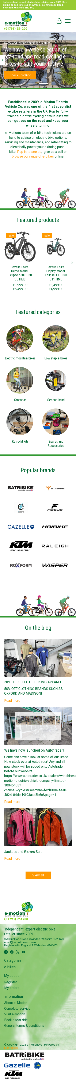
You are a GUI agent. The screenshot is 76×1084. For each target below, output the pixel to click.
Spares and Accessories (56, 443)
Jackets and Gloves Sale (23, 851)
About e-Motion (15, 1003)
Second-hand (56, 400)
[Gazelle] (21, 527)
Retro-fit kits (20, 441)
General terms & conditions (24, 1026)
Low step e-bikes (55, 358)
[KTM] (21, 546)
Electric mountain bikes (20, 358)
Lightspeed (11, 1047)
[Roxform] (21, 565)
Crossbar (20, 400)
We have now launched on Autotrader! (34, 750)
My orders (11, 988)
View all (38, 875)
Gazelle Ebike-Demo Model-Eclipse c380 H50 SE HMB (20, 273)
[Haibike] (55, 527)
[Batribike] (21, 488)
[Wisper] (55, 565)
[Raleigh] (55, 546)
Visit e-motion (14, 1014)
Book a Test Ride (20, 75)
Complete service (17, 1008)
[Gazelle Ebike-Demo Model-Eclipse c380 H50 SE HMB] (20, 246)
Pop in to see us (29, 152)
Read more (12, 701)
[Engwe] (55, 488)
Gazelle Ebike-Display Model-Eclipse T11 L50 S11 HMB (56, 273)
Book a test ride (16, 1020)
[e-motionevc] (18, 21)
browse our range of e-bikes (33, 156)
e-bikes (10, 967)
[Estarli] (21, 508)
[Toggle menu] (67, 21)
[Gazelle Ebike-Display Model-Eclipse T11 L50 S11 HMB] (56, 246)
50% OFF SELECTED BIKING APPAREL (33, 682)
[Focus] (55, 508)
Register (10, 982)
